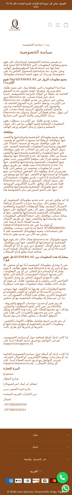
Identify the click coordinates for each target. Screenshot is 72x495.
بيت (47, 44)
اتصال (35, 446)
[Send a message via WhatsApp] (65, 488)
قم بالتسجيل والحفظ (35, 459)
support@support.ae (18, 343)
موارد (35, 434)
